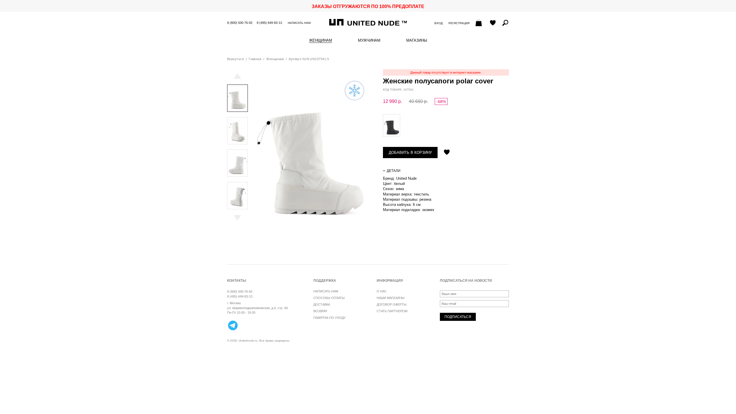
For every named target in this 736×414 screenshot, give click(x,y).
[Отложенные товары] (492, 23)
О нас (382, 291)
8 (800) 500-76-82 (239, 22)
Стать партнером (392, 311)
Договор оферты (392, 304)
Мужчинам (369, 41)
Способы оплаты (329, 298)
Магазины (416, 41)
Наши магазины (391, 298)
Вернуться (235, 59)
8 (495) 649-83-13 (269, 22)
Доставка (321, 304)
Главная (255, 59)
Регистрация (458, 23)
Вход (438, 23)
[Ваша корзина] (479, 23)
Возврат (320, 311)
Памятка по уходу (329, 317)
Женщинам (320, 41)
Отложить (446, 153)
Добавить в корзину (410, 152)
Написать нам (299, 22)
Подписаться (457, 317)
